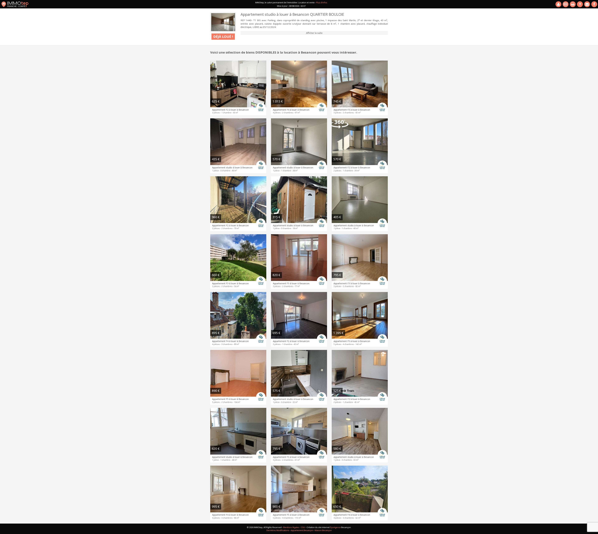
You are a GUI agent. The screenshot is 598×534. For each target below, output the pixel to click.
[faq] (580, 4)
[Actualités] (565, 4)
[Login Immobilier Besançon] (558, 4)
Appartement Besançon (302, 530)
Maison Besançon (323, 530)
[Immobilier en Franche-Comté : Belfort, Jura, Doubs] (15, 4)
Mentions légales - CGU (294, 527)
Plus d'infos (321, 2)
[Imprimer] (573, 4)
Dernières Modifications (277, 530)
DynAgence (335, 527)
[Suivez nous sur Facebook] (594, 4)
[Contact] (587, 4)
